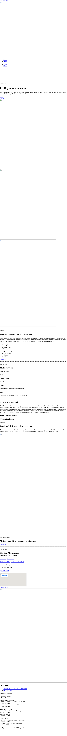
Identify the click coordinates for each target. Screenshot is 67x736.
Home (5, 60)
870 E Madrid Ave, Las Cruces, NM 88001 (12, 562)
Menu (5, 61)
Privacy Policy (4, 734)
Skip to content (4, 0)
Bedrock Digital (11, 731)
